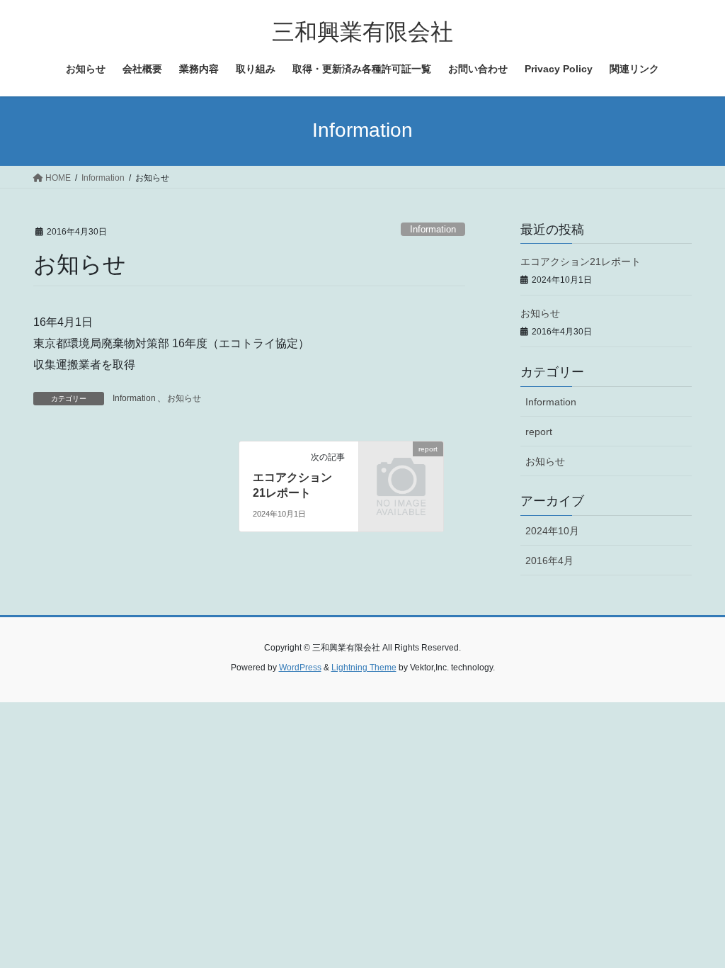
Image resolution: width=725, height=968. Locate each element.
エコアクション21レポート (580, 261)
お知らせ (184, 398)
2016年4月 (549, 560)
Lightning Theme (363, 667)
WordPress (300, 667)
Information (433, 229)
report (538, 431)
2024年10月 (552, 530)
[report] (401, 467)
